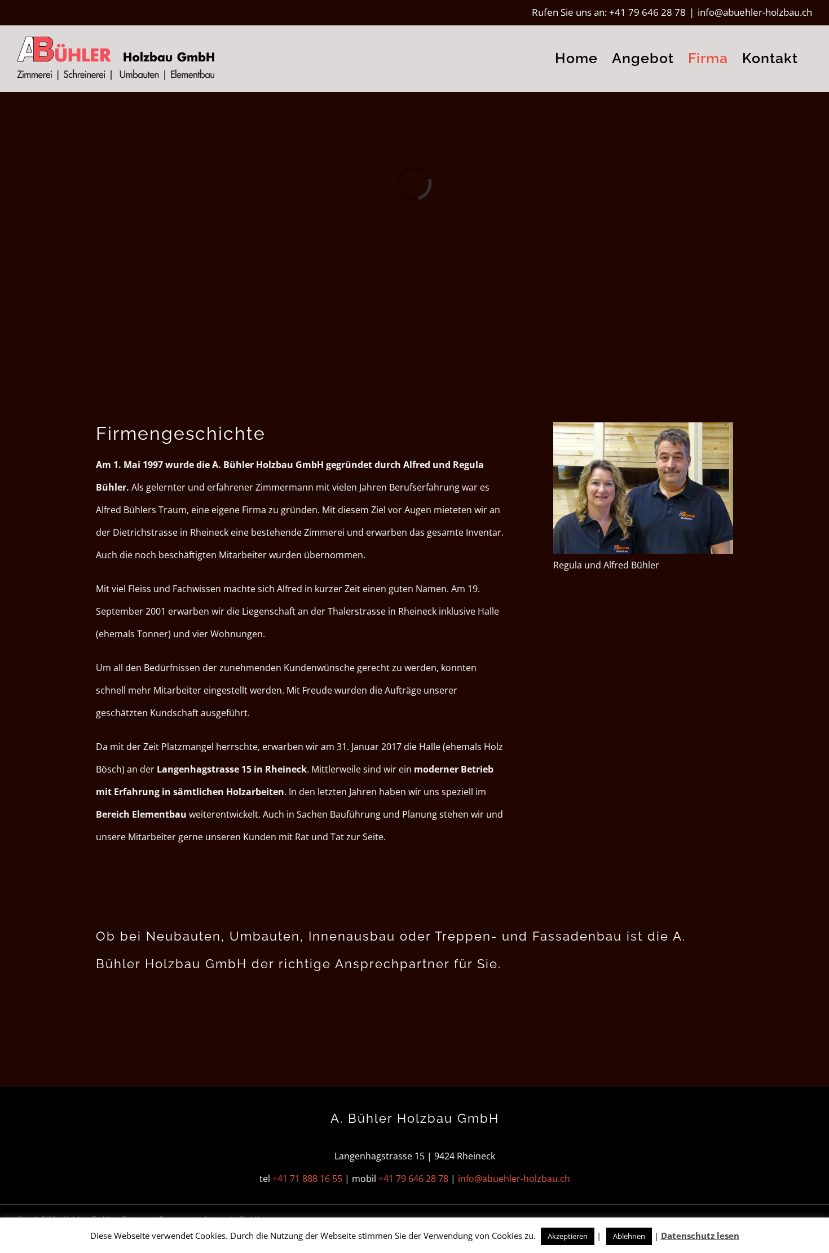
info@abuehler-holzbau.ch (755, 12)
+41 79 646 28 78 (647, 12)
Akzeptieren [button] (568, 1236)
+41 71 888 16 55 (307, 1178)
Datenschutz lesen (700, 1235)
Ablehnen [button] (629, 1236)
